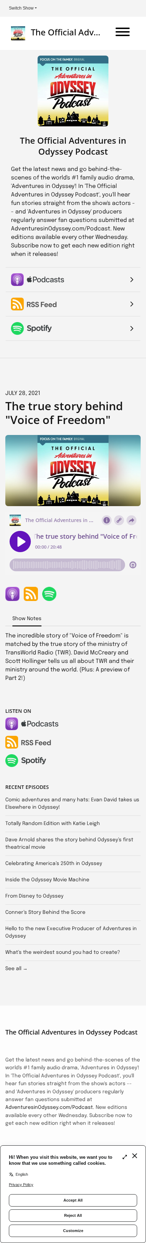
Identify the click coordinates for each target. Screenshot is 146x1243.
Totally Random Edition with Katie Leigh (52, 823)
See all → (16, 968)
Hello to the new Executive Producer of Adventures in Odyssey (71, 932)
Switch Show (21, 8)
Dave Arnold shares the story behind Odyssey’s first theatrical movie (69, 843)
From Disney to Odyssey (34, 896)
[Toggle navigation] (122, 33)
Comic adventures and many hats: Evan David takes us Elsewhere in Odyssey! (72, 803)
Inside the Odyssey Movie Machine (47, 879)
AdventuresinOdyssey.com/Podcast (49, 1107)
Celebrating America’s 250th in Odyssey (53, 863)
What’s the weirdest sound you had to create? (62, 952)
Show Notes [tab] (26, 618)
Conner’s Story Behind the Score (45, 912)
